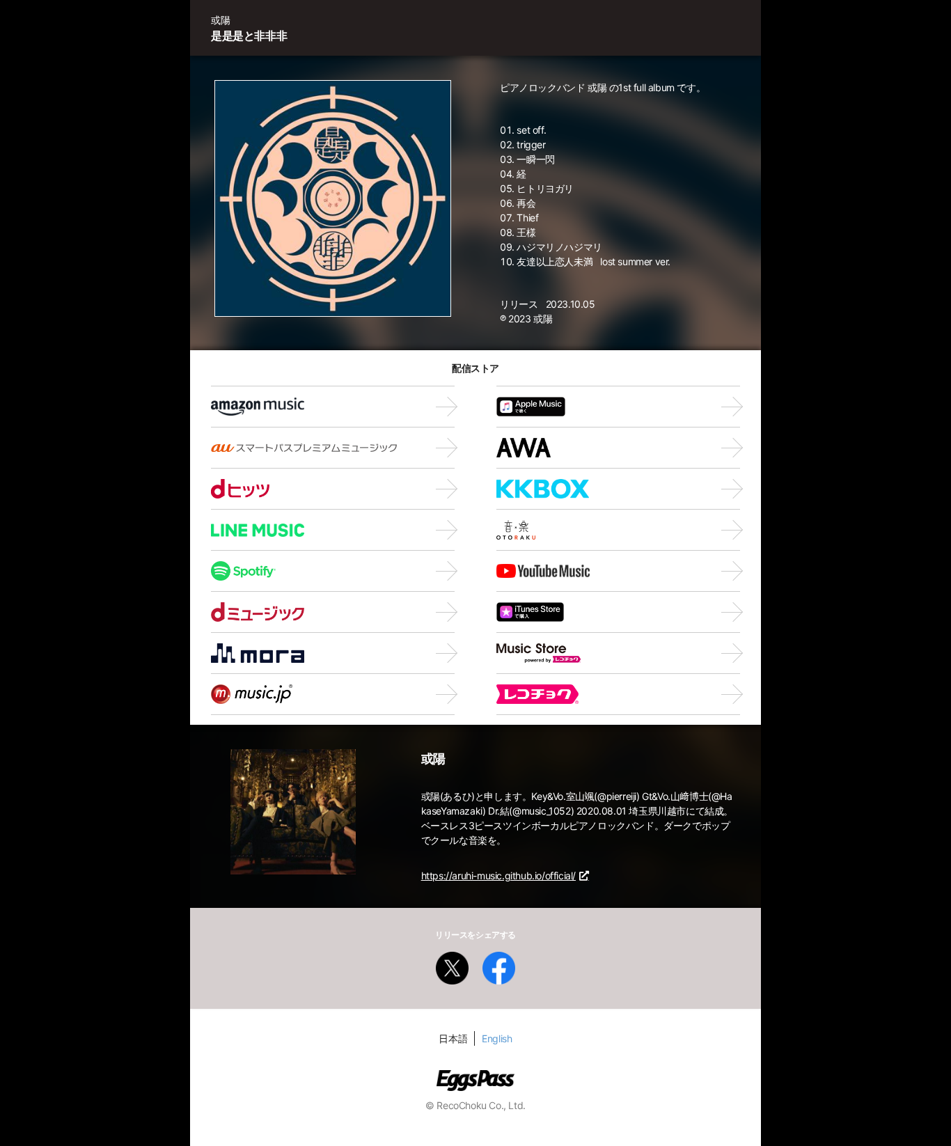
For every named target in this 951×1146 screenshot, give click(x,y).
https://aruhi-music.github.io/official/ (498, 875)
